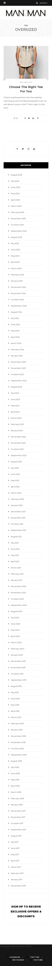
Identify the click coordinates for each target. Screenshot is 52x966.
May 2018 (15, 779)
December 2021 (18, 511)
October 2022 (17, 449)
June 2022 (15, 474)
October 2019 (17, 674)
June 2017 (15, 848)
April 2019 (15, 711)
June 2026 (15, 187)
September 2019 (18, 680)
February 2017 (17, 873)
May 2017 (15, 854)
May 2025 (15, 256)
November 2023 (18, 368)
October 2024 (17, 299)
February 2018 (17, 798)
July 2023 (15, 393)
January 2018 (17, 805)
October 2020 (17, 599)
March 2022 (16, 493)
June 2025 (15, 249)
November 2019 (18, 667)
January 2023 (17, 430)
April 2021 (15, 561)
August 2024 (16, 312)
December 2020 (18, 586)
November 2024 (18, 293)
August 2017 (16, 836)
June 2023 (15, 399)
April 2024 (15, 337)
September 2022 (19, 455)
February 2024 (17, 349)
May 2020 (15, 630)
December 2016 (18, 886)
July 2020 (15, 617)
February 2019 (17, 723)
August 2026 (16, 175)
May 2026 (15, 193)
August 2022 (16, 461)
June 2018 (15, 773)
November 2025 (18, 218)
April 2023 (15, 412)
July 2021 (14, 543)
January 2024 (17, 356)
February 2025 (17, 274)
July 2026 (15, 181)
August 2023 (16, 387)
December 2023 (18, 362)
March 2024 (16, 343)
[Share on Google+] (33, 118)
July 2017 (14, 842)
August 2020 (16, 611)
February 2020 (17, 649)
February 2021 (17, 574)
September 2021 (18, 530)
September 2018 (18, 755)
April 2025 (15, 262)
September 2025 (19, 231)
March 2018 (16, 792)
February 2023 (17, 424)
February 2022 (17, 499)
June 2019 (15, 698)
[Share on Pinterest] (37, 118)
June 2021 (15, 549)
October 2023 (17, 374)
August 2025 (16, 237)
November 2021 (18, 518)
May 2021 (15, 555)
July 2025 (15, 243)
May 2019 (15, 705)
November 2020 (18, 592)
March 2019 (16, 717)
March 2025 (16, 268)
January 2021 (16, 580)
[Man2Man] (26, 13)
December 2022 (18, 437)
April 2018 (15, 786)
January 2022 (17, 505)
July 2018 (15, 767)
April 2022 (15, 486)
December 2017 (18, 811)
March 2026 (16, 206)
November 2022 (18, 443)
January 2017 (16, 879)
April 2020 (15, 636)
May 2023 (15, 405)
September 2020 (19, 605)
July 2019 (15, 692)
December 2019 (18, 661)
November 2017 (18, 817)
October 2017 (17, 823)
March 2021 (16, 567)
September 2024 (19, 306)
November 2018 (18, 742)
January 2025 (17, 281)
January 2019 (16, 730)
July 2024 (15, 318)
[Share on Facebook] (25, 118)
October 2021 (17, 524)
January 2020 (17, 655)
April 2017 (15, 861)
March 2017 (16, 867)
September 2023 (19, 380)
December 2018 (18, 736)
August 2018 (16, 761)
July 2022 (15, 468)
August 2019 (16, 686)
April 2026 (15, 200)
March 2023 (16, 418)
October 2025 (17, 225)
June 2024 (15, 324)
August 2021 (16, 536)
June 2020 (15, 624)
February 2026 (17, 212)
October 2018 (17, 748)
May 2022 (15, 480)
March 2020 (16, 642)
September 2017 (18, 829)
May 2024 (15, 330)
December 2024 (18, 287)
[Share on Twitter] (29, 118)
